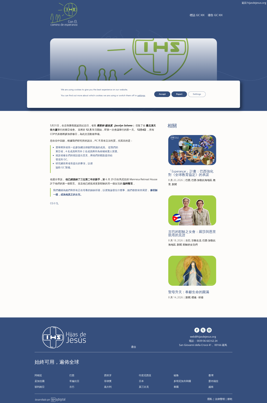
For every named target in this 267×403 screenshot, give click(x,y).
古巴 (187, 240)
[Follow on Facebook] (196, 330)
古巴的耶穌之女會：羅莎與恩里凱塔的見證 (192, 233)
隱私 (209, 399)
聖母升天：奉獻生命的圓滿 (188, 292)
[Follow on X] (203, 330)
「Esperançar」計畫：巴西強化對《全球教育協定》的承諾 (190, 173)
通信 (133, 347)
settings (141, 95)
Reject (179, 94)
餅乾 (229, 399)
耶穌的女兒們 (190, 244)
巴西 (187, 180)
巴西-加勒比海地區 (201, 180)
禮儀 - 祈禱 (197, 297)
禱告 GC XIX (215, 15)
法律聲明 (220, 399)
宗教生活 (196, 240)
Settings (197, 94)
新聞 (174, 184)
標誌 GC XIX (197, 15)
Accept (162, 94)
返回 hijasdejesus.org (254, 2)
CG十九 (54, 203)
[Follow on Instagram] (209, 330)
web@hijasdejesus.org (203, 336)
